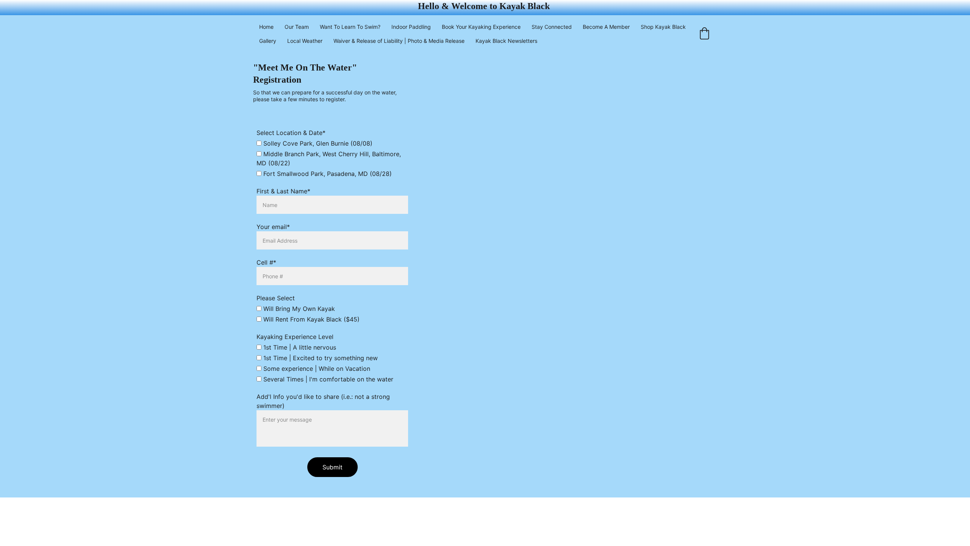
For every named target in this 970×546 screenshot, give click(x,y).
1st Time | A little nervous (298, 347)
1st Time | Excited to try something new (319, 358)
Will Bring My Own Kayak (298, 308)
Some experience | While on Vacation (315, 368)
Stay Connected (552, 27)
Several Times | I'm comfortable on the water (327, 379)
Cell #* (266, 262)
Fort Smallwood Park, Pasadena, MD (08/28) (326, 173)
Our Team (297, 27)
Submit (332, 467)
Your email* (273, 227)
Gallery (267, 41)
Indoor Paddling (411, 27)
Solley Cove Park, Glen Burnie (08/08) (316, 143)
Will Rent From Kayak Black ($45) (310, 319)
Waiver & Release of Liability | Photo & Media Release (399, 41)
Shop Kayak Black (663, 27)
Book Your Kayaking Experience (481, 27)
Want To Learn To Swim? (350, 27)
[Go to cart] (704, 34)
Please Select (276, 298)
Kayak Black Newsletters (506, 41)
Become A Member (606, 27)
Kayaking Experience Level (295, 336)
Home (266, 27)
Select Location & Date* (291, 132)
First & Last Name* (283, 191)
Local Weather (304, 41)
